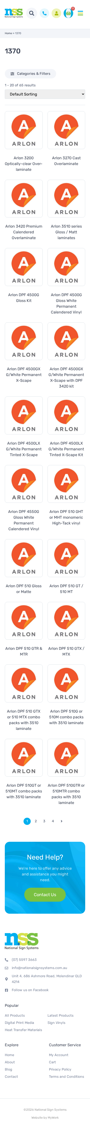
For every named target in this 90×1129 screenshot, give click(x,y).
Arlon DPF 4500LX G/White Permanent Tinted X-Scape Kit (66, 449)
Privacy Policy (60, 1069)
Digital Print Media (19, 1023)
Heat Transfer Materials (23, 1030)
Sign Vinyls (56, 1023)
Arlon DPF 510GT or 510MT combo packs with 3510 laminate (24, 791)
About (10, 1062)
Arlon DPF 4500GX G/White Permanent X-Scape (24, 375)
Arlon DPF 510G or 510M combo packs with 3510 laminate (66, 717)
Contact (11, 1077)
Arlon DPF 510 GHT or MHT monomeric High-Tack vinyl (66, 517)
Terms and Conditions (66, 1077)
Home (8, 33)
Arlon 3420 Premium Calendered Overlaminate (23, 232)
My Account (58, 1055)
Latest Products (60, 1016)
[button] (31, 13)
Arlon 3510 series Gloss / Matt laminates (66, 232)
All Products (15, 1016)
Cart (52, 1062)
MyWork (53, 1117)
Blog (8, 1069)
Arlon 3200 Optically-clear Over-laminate (23, 164)
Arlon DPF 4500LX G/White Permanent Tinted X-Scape (24, 449)
